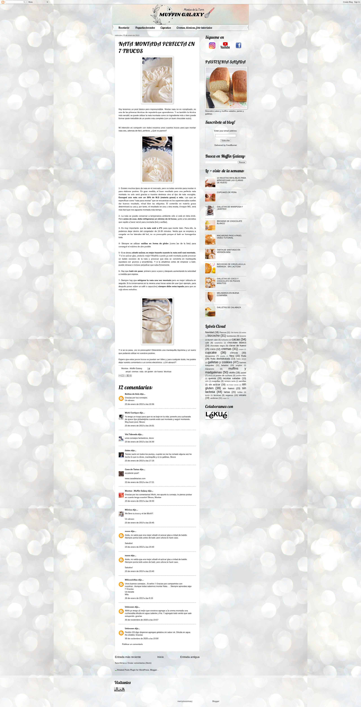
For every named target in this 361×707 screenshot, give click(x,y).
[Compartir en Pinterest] (130, 375)
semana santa (229, 381)
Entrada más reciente (128, 656)
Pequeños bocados (145, 27)
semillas (242, 381)
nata (141, 372)
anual (128, 372)
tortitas (240, 392)
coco (212, 349)
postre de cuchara (224, 375)
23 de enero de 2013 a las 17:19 (139, 461)
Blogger (215, 701)
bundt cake (213, 340)
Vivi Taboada (131, 434)
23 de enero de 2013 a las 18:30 (139, 501)
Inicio (160, 656)
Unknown (129, 607)
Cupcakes (165, 27)
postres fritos (241, 376)
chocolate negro (217, 346)
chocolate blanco (236, 342)
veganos (229, 395)
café (207, 343)
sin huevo (158, 372)
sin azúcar (214, 384)
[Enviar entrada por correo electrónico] (148, 368)
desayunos (210, 356)
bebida (244, 332)
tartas (227, 392)
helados (224, 365)
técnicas (167, 372)
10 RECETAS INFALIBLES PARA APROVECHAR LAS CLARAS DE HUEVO (231, 180)
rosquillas (216, 381)
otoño (232, 372)
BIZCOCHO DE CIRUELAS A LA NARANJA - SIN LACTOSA (231, 265)
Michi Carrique (132, 413)
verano (242, 395)
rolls (206, 381)
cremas (135, 372)
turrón (207, 395)
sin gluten (149, 372)
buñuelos (225, 340)
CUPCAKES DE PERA (226, 192)
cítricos (234, 352)
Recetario (123, 27)
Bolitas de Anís (132, 394)
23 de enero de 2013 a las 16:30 (139, 442)
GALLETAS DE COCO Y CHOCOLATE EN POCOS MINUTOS (228, 281)
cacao (236, 339)
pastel (243, 373)
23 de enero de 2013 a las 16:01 (139, 426)
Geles (127, 450)
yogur (225, 398)
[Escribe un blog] (122, 375)
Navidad (209, 332)
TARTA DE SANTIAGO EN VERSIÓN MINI (228, 251)
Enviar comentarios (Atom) (139, 663)
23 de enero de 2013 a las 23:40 (139, 547)
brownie (243, 336)
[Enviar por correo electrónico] (119, 375)
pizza (210, 376)
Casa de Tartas (132, 469)
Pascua (223, 332)
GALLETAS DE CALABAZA (229, 307)
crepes (241, 349)
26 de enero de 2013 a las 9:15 (139, 598)
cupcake (211, 352)
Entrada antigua (190, 656)
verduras (214, 398)
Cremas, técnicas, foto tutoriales (194, 27)
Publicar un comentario (132, 644)
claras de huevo (237, 345)
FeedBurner (231, 145)
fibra (231, 356)
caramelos (218, 343)
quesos (212, 378)
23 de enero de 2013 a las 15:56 (139, 404)
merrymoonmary (185, 701)
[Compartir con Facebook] (127, 375)
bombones (231, 336)
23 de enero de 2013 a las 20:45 (139, 523)
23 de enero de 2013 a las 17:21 (139, 482)
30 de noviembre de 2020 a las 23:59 (141, 639)
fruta (243, 356)
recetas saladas (231, 378)
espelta (222, 356)
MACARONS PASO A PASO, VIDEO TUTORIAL (229, 237)
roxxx (127, 531)
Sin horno (234, 333)
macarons (209, 369)
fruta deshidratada (220, 358)
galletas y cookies (220, 362)
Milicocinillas (131, 580)
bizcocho (214, 335)
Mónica (129, 510)
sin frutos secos (232, 385)
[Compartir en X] (125, 375)
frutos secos (241, 359)
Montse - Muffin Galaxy (136, 491)
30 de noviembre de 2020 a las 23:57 (141, 620)
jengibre (239, 365)
